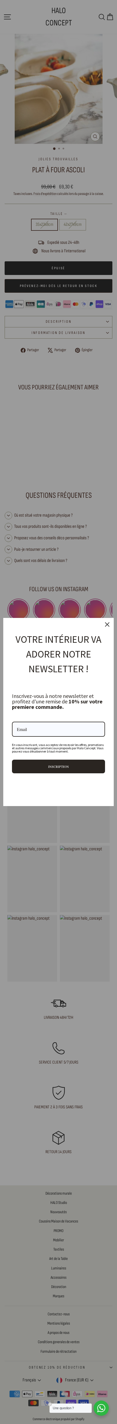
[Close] (107, 624)
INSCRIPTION (58, 766)
